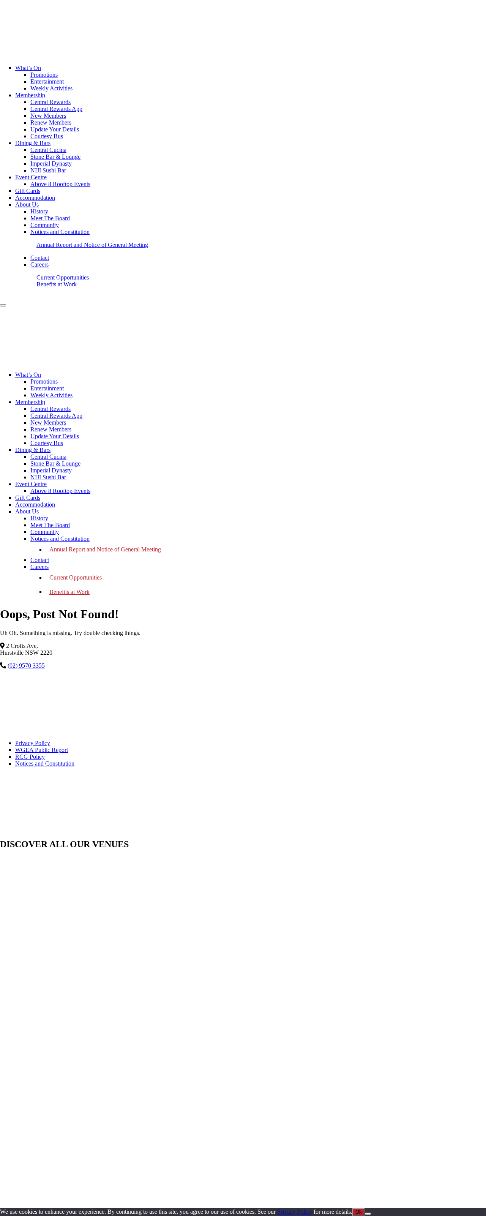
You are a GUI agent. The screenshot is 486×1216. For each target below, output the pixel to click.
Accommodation (35, 504)
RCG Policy (30, 756)
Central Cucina (48, 456)
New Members (48, 422)
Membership (30, 402)
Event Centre (31, 484)
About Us (27, 511)
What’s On (28, 374)
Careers (39, 567)
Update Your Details (54, 436)
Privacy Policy (32, 743)
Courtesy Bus (46, 443)
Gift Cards (27, 497)
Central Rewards (50, 409)
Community (44, 532)
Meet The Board (50, 525)
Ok (358, 1212)
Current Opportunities (75, 577)
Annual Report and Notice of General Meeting (105, 549)
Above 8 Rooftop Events (60, 491)
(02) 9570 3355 (26, 665)
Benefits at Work (69, 592)
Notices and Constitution (60, 538)
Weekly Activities (51, 395)
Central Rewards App (56, 415)
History (39, 518)
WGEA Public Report (41, 750)
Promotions (44, 381)
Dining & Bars (32, 450)
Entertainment (47, 388)
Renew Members (50, 429)
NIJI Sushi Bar (48, 477)
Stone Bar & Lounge (55, 463)
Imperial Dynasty (51, 470)
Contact (39, 560)
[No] (368, 1214)
